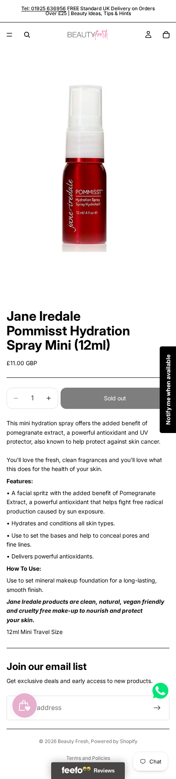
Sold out (115, 398)
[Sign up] (157, 708)
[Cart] (166, 35)
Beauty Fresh (73, 741)
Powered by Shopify (114, 741)
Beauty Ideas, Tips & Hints (101, 13)
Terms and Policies (88, 758)
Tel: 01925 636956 (43, 8)
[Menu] (9, 34)
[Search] (27, 35)
